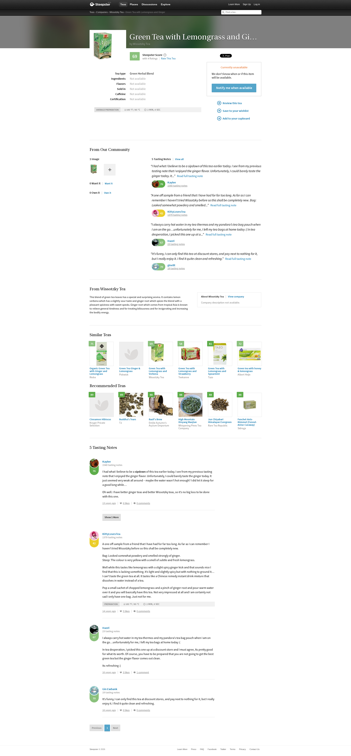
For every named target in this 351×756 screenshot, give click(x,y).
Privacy (242, 749)
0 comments (143, 503)
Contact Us (255, 749)
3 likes (126, 672)
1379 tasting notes (177, 215)
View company (236, 296)
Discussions (149, 4)
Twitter (223, 749)
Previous (96, 728)
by (139, 44)
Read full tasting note (190, 176)
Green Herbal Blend (142, 73)
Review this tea (232, 103)
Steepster (102, 4)
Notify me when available (234, 88)
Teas (123, 4)
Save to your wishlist (236, 111)
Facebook (212, 749)
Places (134, 4)
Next (115, 728)
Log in (257, 4)
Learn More (234, 4)
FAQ (202, 749)
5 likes (126, 611)
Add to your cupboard (236, 118)
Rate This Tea (168, 58)
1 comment (143, 672)
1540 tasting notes (177, 185)
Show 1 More (112, 517)
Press (193, 749)
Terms (232, 749)
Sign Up (247, 4)
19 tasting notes (176, 268)
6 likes (126, 503)
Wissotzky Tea (117, 12)
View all (179, 159)
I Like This (121, 503)
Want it (109, 183)
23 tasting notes (176, 244)
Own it (107, 192)
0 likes (126, 710)
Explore (165, 4)
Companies (102, 12)
